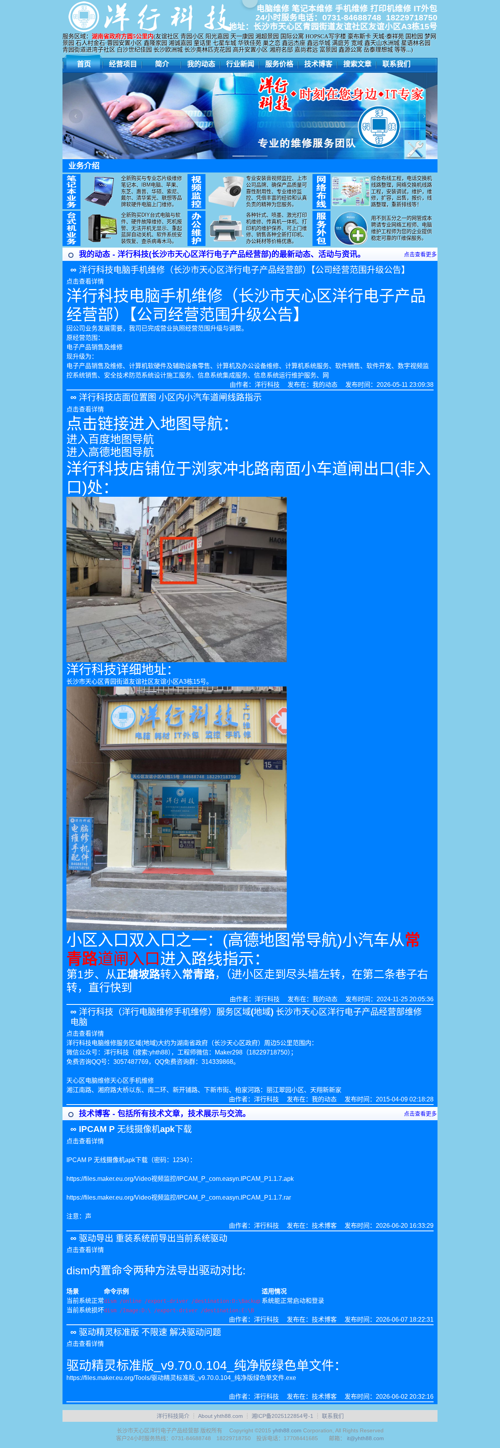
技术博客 (318, 64)
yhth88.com (287, 1430)
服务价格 (279, 64)
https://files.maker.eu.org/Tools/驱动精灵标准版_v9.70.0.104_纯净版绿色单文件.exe (181, 1377)
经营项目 (123, 64)
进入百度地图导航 (110, 439)
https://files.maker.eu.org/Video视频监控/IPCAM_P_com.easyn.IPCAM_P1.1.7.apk (180, 1178)
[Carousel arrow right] (424, 116)
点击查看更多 (420, 254)
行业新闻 (240, 64)
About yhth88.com (220, 1416)
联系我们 (396, 64)
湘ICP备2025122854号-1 (282, 1416)
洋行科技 (267, 384)
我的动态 (201, 64)
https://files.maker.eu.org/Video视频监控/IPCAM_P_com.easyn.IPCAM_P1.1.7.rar (178, 1197)
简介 (162, 64)
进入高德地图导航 (110, 452)
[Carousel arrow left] (76, 116)
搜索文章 (357, 64)
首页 (84, 64)
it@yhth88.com (365, 1438)
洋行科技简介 (173, 1416)
